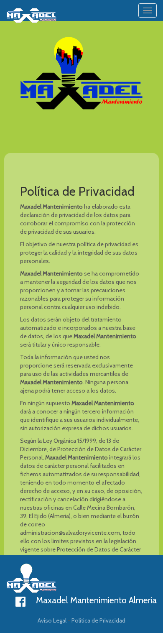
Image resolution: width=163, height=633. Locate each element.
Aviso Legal (52, 620)
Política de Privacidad (98, 620)
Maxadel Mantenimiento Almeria (96, 600)
